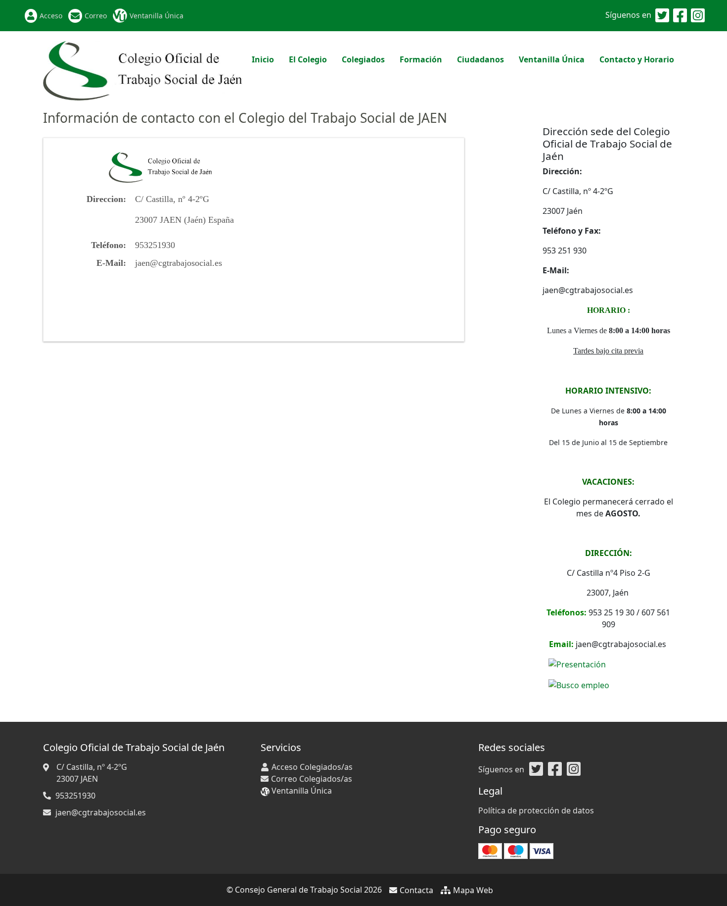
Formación (421, 59)
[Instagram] (698, 15)
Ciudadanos (480, 59)
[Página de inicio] (143, 69)
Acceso (51, 15)
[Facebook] (680, 15)
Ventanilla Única (156, 15)
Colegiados (363, 59)
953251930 (75, 795)
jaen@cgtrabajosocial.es (178, 263)
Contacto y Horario (636, 59)
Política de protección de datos (536, 810)
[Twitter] (662, 15)
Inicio (263, 59)
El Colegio (308, 59)
